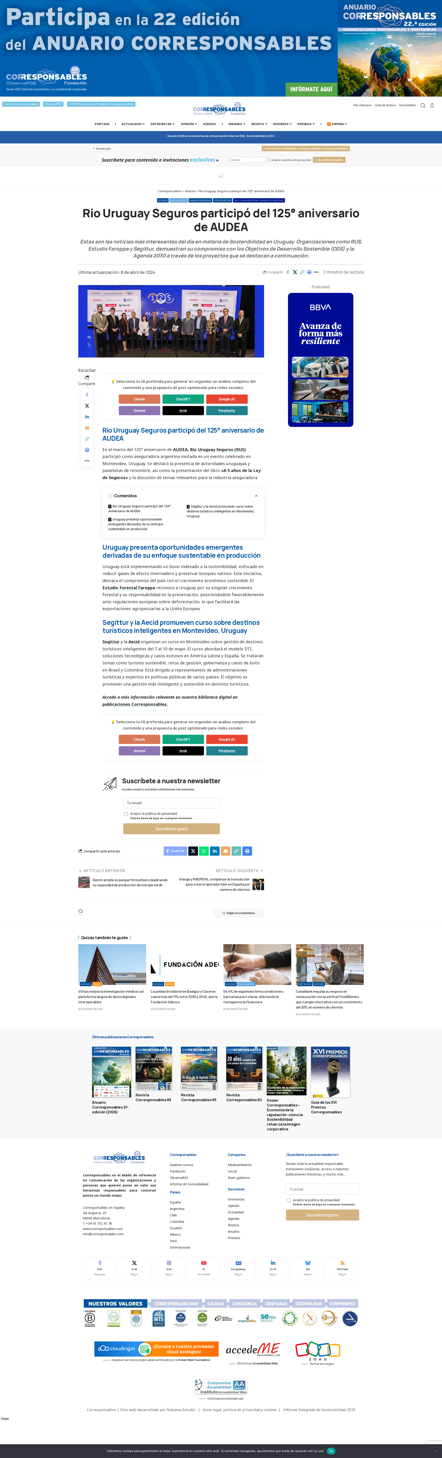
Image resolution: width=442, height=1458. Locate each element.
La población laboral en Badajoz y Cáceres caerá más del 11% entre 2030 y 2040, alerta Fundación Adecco (184, 996)
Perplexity (226, 410)
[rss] (342, 1268)
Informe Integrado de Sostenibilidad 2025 (319, 1409)
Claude (139, 399)
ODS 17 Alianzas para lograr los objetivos (259, 200)
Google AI (227, 399)
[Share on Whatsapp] (204, 851)
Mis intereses (363, 105)
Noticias (163, 200)
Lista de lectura (385, 105)
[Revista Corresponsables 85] (154, 1068)
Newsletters (407, 105)
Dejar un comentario (241, 913)
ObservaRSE (53, 104)
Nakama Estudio (181, 1409)
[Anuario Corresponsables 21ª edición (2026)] (111, 1072)
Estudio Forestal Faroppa (128, 587)
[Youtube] (204, 1268)
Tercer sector (222, 200)
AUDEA (180, 449)
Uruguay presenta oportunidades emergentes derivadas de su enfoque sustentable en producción (135, 524)
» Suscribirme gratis (329, 160)
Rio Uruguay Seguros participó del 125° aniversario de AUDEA (139, 508)
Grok (183, 410)
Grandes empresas (200, 200)
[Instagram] (169, 1268)
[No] (436, 1451)
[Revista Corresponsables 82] (244, 1068)
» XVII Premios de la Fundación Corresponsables (101, 104)
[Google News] (238, 1268)
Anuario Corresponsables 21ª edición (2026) (110, 1107)
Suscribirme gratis (171, 828)
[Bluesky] (308, 1268)
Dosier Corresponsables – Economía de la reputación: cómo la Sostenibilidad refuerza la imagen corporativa (285, 1115)
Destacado (305, 984)
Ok (331, 1451)
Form (5, 1419)
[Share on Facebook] (288, 272)
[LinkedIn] (273, 1268)
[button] (302, 272)
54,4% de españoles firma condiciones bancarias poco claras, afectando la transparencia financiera (253, 996)
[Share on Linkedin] (87, 416)
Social (97, 984)
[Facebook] (99, 1268)
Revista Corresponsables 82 (244, 1097)
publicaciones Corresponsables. (135, 704)
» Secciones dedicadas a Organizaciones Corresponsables (305, 148)
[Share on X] (295, 272)
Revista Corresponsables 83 (198, 1097)
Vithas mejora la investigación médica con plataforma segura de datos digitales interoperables (111, 996)
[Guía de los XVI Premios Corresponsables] (330, 1072)
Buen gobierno (179, 200)
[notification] (432, 105)
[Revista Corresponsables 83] (199, 1068)
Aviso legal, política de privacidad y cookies (240, 1409)
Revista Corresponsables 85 (153, 1097)
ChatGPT (183, 399)
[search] (423, 105)
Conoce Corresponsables (21, 104)
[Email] (87, 427)
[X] (134, 1268)
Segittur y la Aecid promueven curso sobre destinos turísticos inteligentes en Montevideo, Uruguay (221, 511)
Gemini (139, 410)
